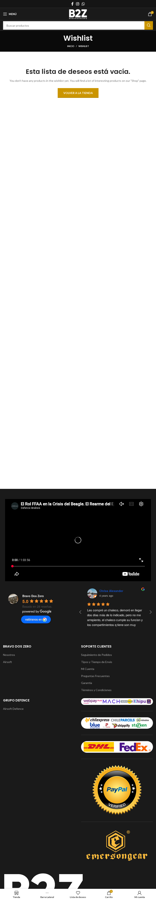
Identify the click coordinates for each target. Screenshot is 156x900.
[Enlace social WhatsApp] (83, 4)
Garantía (86, 683)
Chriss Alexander (111, 591)
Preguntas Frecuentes (95, 676)
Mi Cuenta (87, 669)
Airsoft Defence (13, 708)
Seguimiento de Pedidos (96, 654)
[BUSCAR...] (148, 25)
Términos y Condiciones (96, 690)
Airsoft (7, 662)
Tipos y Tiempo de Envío (96, 662)
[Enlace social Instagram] (77, 4)
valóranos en (33, 619)
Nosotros (9, 654)
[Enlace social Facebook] (72, 4)
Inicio (70, 46)
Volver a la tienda (78, 93)
